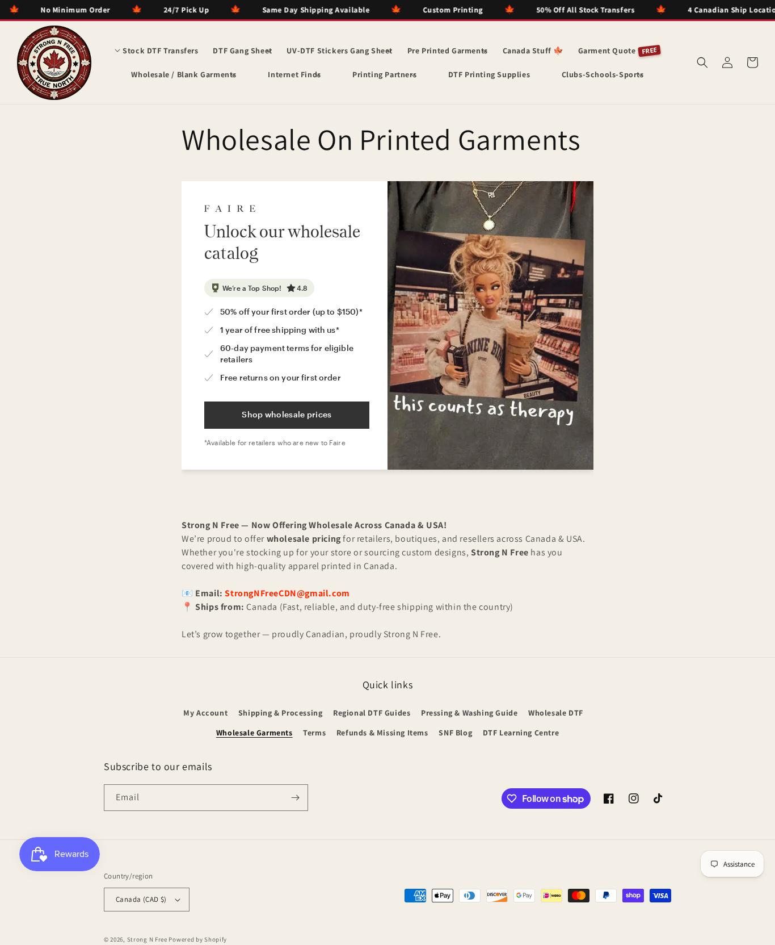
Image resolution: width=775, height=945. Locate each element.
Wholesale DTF (555, 713)
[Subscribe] (295, 797)
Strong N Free (148, 939)
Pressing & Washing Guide (469, 713)
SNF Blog (455, 732)
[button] (157, 50)
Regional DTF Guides (371, 713)
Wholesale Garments (254, 732)
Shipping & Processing (280, 713)
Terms (314, 732)
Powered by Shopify (198, 939)
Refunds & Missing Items (382, 732)
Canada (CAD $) (141, 899)
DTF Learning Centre (521, 732)
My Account (205, 713)
